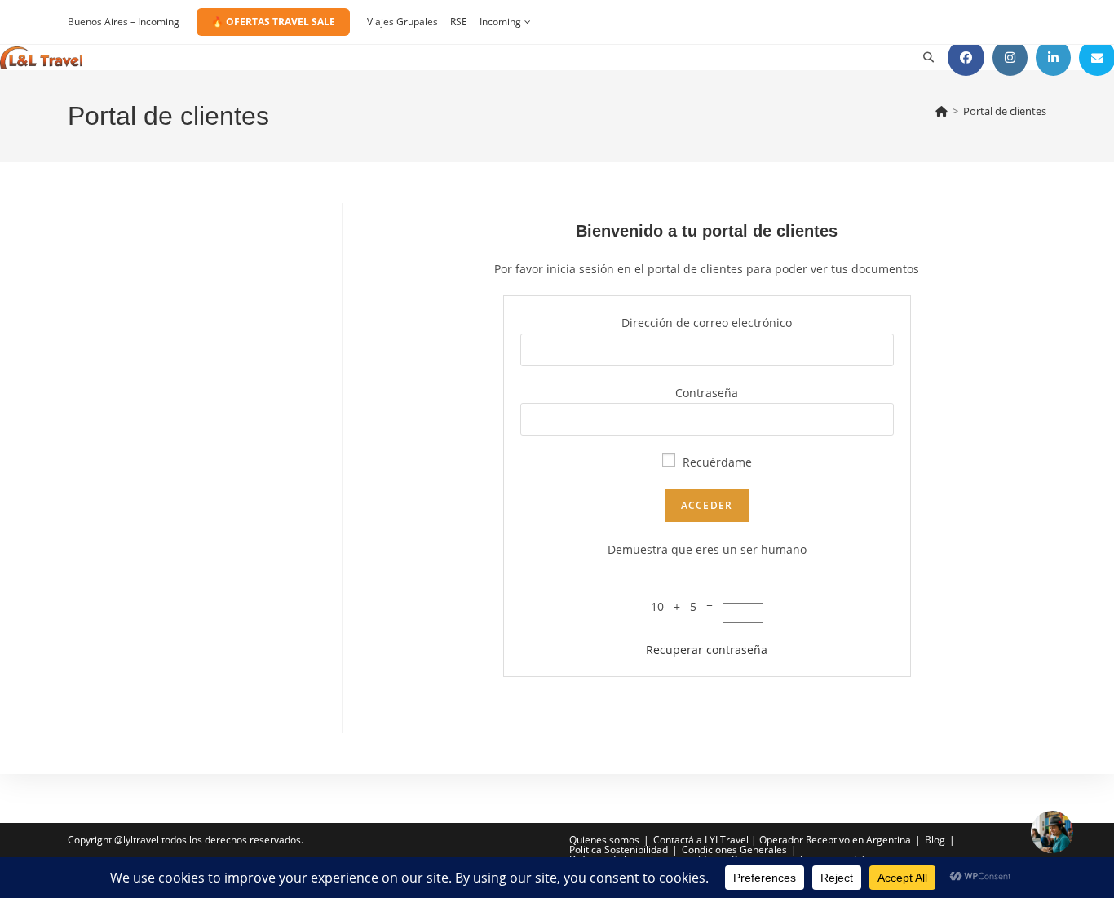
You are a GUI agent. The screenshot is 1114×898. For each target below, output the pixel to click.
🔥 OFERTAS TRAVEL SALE (273, 22)
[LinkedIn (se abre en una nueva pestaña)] (1053, 57)
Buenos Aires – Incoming (123, 22)
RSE (458, 22)
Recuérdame (715, 462)
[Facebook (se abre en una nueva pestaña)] (966, 57)
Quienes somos (604, 840)
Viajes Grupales (402, 22)
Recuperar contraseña (706, 649)
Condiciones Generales (734, 849)
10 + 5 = (687, 606)
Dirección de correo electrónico (706, 322)
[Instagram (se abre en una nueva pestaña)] (1010, 57)
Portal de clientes (1004, 111)
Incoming (500, 22)
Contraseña (706, 392)
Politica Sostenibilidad (618, 849)
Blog (935, 840)
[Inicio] (941, 111)
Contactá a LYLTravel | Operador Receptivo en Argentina (782, 840)
